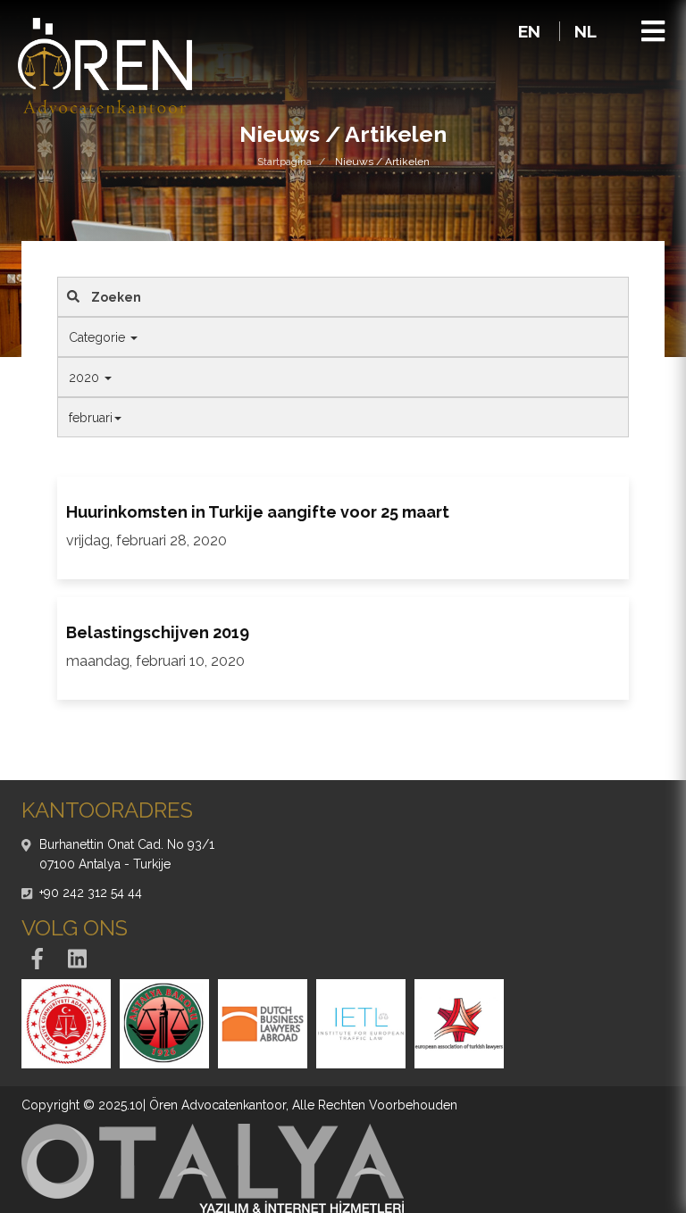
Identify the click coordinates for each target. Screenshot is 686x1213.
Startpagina (284, 161)
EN (531, 31)
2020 (86, 377)
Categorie (99, 337)
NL (585, 31)
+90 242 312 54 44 (90, 892)
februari (91, 418)
